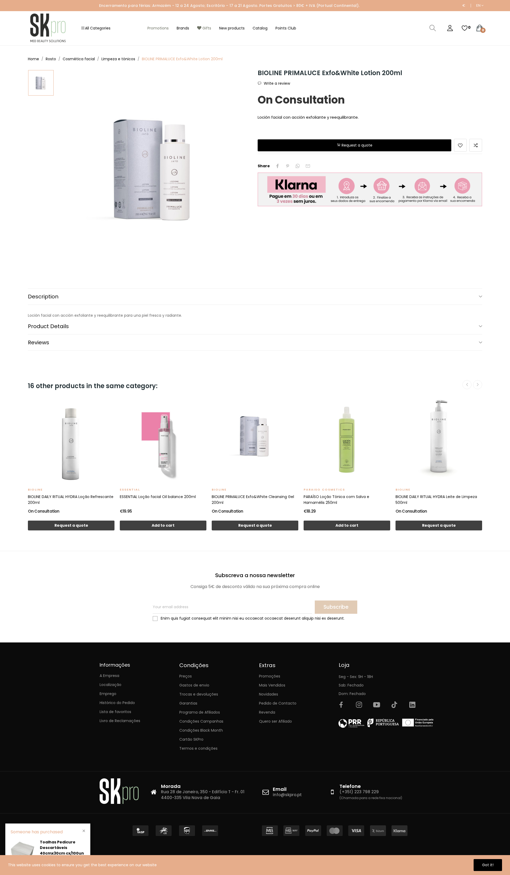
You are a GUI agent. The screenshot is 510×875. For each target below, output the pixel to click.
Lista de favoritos (115, 711)
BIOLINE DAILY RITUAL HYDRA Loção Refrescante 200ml (70, 499)
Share (278, 166)
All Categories (97, 28)
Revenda (267, 712)
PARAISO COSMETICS (324, 489)
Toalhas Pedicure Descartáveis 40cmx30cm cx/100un (62, 847)
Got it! (488, 865)
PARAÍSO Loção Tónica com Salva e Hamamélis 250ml (336, 499)
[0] (464, 28)
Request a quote (356, 145)
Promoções (269, 676)
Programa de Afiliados (199, 712)
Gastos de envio (194, 685)
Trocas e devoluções (198, 694)
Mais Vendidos (272, 685)
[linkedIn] (412, 705)
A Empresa (109, 675)
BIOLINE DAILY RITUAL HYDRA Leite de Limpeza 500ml (436, 499)
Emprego (108, 693)
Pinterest (288, 166)
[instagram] (359, 705)
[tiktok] (394, 705)
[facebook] (341, 705)
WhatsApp (298, 166)
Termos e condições (198, 748)
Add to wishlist (460, 145)
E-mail (308, 166)
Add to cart (163, 525)
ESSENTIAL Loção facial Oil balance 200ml (158, 496)
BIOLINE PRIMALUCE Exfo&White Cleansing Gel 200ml (253, 499)
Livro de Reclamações (120, 720)
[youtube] (376, 705)
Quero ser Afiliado (275, 721)
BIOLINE (35, 489)
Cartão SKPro (191, 739)
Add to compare (475, 145)
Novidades (268, 694)
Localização (110, 684)
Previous (466, 384)
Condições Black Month (201, 730)
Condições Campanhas (201, 721)
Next (477, 384)
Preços (185, 676)
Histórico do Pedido (117, 702)
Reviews (38, 342)
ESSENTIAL (130, 489)
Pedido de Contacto (277, 703)
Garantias (188, 703)
